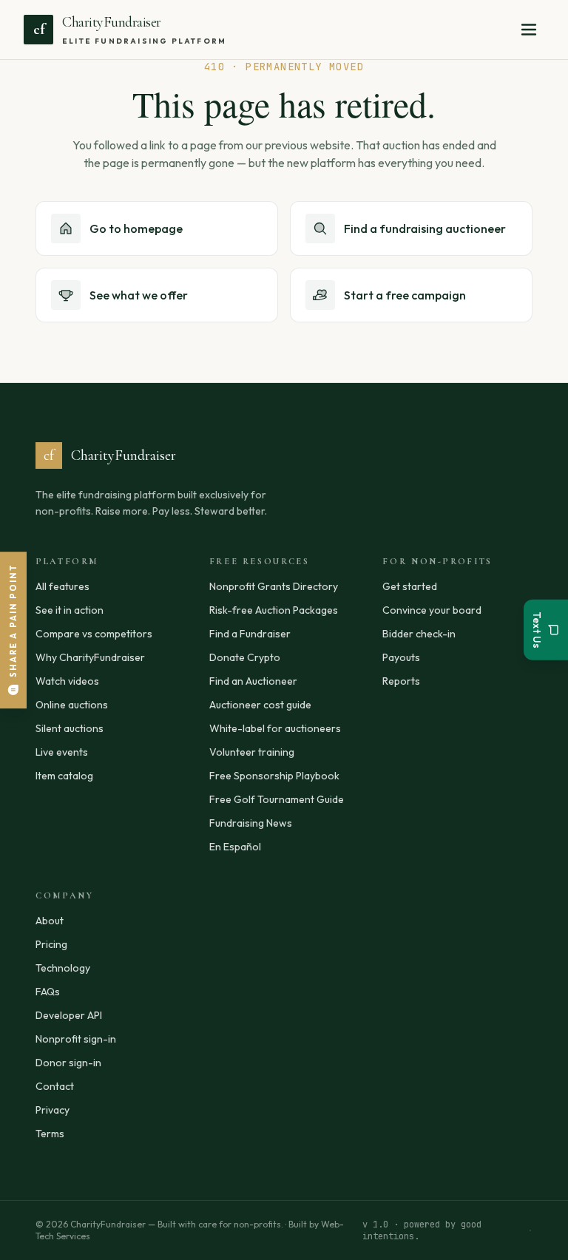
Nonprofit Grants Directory (273, 586)
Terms (50, 1133)
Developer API (69, 1015)
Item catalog (64, 775)
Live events (62, 752)
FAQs (48, 991)
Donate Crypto (244, 657)
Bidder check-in (419, 633)
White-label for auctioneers (275, 728)
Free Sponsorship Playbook (274, 775)
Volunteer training (251, 752)
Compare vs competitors (94, 633)
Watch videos (67, 681)
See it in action (70, 610)
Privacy (53, 1110)
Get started (409, 586)
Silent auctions (70, 728)
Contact (55, 1086)
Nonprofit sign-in (76, 1039)
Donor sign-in (68, 1062)
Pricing (51, 944)
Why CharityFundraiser (90, 657)
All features (62, 586)
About (50, 920)
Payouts (401, 657)
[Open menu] (528, 29)
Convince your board (431, 610)
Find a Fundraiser (250, 633)
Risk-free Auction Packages (273, 610)
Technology (63, 968)
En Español (235, 846)
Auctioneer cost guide (260, 704)
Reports (401, 681)
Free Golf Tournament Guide (276, 799)
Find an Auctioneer (253, 681)
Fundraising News (250, 823)
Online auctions (72, 704)
